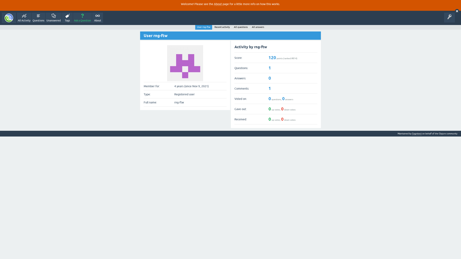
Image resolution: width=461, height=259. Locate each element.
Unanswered (53, 20)
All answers (258, 27)
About (218, 4)
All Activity (24, 20)
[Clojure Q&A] (9, 18)
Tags (67, 20)
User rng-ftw (203, 27)
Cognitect (417, 133)
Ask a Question (82, 20)
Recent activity (222, 27)
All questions (241, 27)
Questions (38, 20)
